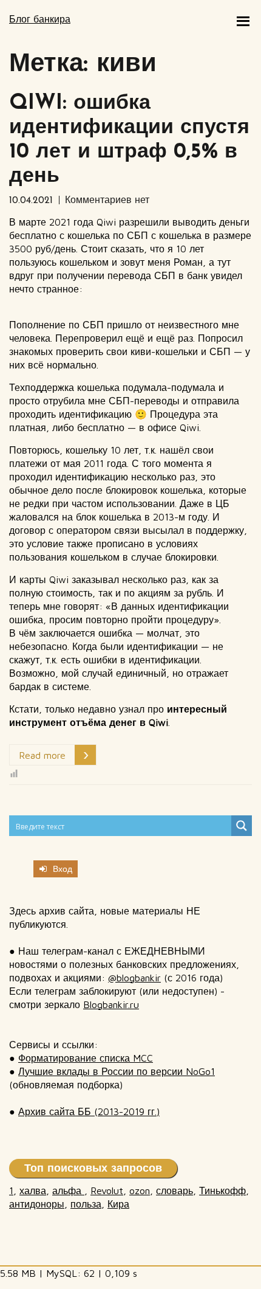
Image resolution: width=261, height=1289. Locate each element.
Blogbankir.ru (111, 1004)
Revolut (106, 1190)
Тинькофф (222, 1190)
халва (32, 1190)
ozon (139, 1190)
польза (85, 1203)
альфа (68, 1190)
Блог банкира (39, 18)
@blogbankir (134, 977)
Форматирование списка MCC (85, 1057)
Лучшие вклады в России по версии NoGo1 (116, 1071)
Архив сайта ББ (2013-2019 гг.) (89, 1111)
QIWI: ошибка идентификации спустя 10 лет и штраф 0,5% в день (129, 140)
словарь (174, 1190)
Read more (42, 755)
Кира (118, 1203)
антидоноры (36, 1203)
